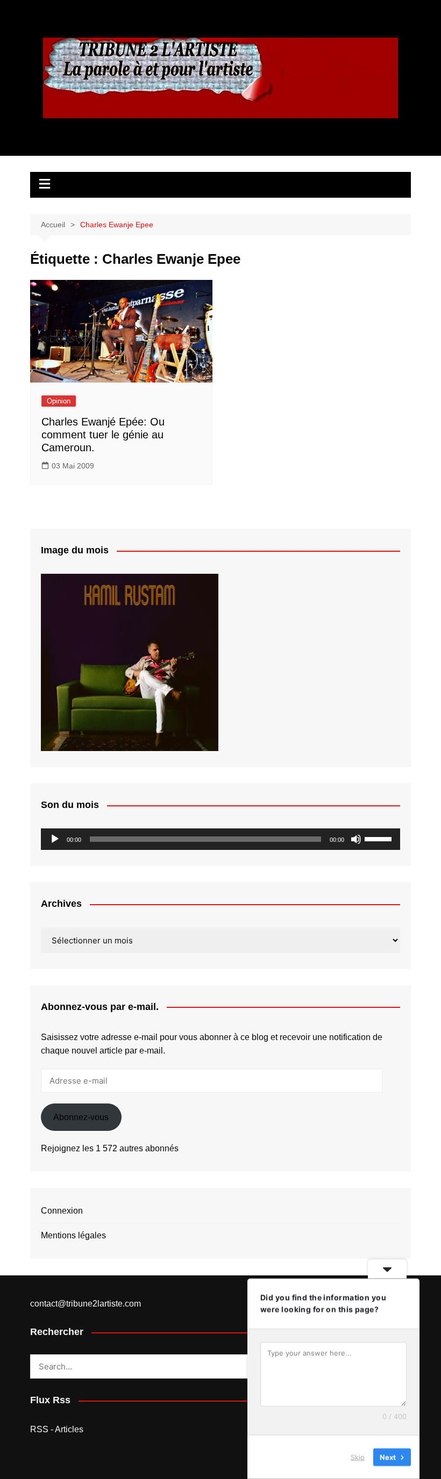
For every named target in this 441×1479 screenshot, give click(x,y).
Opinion (58, 401)
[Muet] (356, 839)
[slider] (380, 838)
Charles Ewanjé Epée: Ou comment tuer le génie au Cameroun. (103, 434)
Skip (358, 1457)
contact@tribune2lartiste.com (85, 1303)
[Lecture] (54, 839)
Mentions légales (73, 1235)
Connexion (62, 1210)
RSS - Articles (56, 1429)
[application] (220, 839)
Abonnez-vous (81, 1117)
